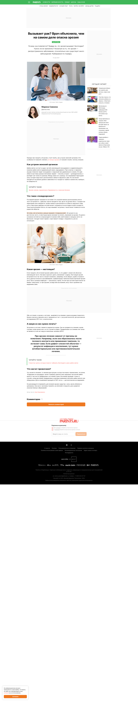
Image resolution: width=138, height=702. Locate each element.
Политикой (57, 429)
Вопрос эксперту (79, 6)
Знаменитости (53, 6)
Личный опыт (63, 6)
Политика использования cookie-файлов (52, 450)
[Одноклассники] (71, 445)
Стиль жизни (44, 6)
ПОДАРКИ (97, 6)
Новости (46, 2)
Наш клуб (81, 2)
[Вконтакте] (66, 445)
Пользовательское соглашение (67, 448)
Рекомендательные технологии (73, 450)
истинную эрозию (54, 160)
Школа (73, 2)
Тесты (71, 6)
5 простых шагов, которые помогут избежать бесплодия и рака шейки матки (53, 363)
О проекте (47, 448)
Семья (67, 2)
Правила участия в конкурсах (85, 448)
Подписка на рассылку (59, 425)
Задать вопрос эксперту (90, 450)
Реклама (54, 448)
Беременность (57, 2)
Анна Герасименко (40, 392)
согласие (58, 427)
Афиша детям (89, 6)
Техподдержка (69, 452)
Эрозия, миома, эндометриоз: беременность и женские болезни (49, 190)
